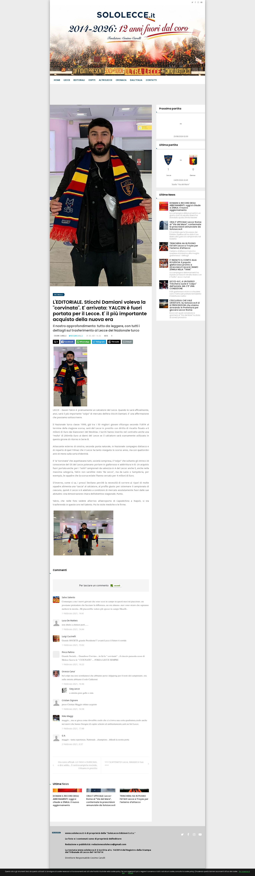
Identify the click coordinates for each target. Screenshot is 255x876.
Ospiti (91, 80)
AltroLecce (105, 80)
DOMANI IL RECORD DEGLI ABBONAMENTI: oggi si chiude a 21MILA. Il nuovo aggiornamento (66, 800)
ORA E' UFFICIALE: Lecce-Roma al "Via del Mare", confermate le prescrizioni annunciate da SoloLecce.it (100, 800)
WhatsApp (84, 342)
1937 (125, 793)
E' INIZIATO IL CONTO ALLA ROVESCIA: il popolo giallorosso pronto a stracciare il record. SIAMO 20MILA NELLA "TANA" (184, 265)
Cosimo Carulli (60, 336)
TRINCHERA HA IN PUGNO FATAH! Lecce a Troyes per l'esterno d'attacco (134, 799)
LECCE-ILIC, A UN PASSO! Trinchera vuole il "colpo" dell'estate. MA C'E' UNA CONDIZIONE (183, 285)
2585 (58, 793)
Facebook (68, 342)
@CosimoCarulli (77, 336)
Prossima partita (170, 108)
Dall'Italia (136, 80)
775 (91, 793)
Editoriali (79, 80)
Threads (115, 342)
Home (57, 80)
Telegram (100, 342)
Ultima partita (168, 145)
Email (128, 342)
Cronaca (121, 80)
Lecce (67, 80)
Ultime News (167, 194)
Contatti (151, 80)
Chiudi (130, 873)
